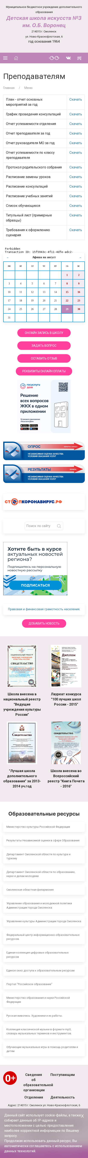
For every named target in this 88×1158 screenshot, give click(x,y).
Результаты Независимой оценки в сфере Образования (42, 840)
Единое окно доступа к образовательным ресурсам (40, 970)
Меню (28, 88)
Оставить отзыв (44, 358)
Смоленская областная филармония (30, 889)
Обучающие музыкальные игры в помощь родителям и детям (42, 1049)
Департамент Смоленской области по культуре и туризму (38, 856)
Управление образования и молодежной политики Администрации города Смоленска (39, 905)
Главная (9, 88)
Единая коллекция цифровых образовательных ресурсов (37, 954)
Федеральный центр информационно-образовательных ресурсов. (42, 937)
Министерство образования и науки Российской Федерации (38, 999)
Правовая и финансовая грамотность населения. (44, 609)
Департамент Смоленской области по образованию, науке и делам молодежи (40, 874)
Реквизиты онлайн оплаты (44, 371)
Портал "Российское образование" (29, 984)
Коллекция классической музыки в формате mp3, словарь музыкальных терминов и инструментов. (39, 1031)
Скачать (75, 99)
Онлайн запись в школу (44, 333)
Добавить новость (44, 623)
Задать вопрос (44, 345)
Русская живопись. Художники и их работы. (34, 1015)
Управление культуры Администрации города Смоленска (43, 921)
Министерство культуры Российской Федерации (38, 826)
